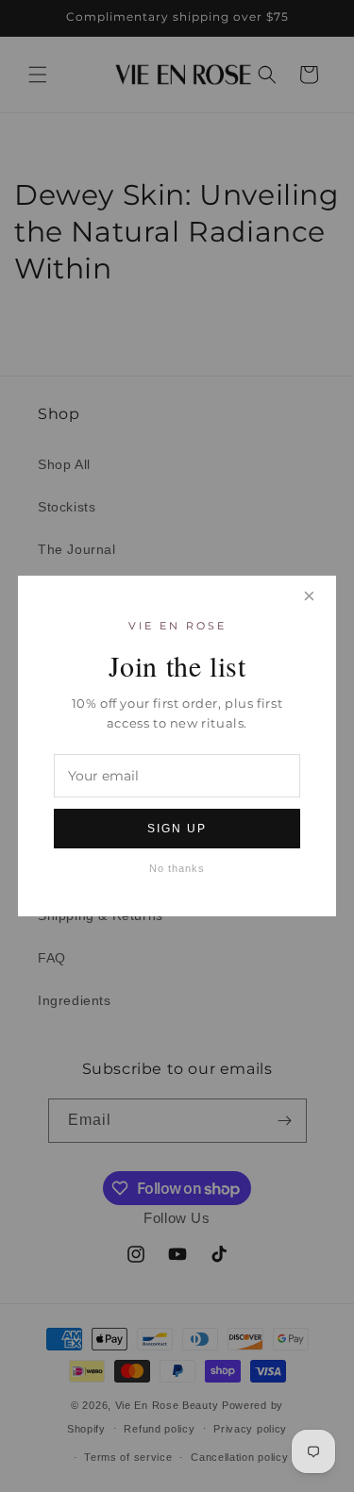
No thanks (177, 868)
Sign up (177, 828)
